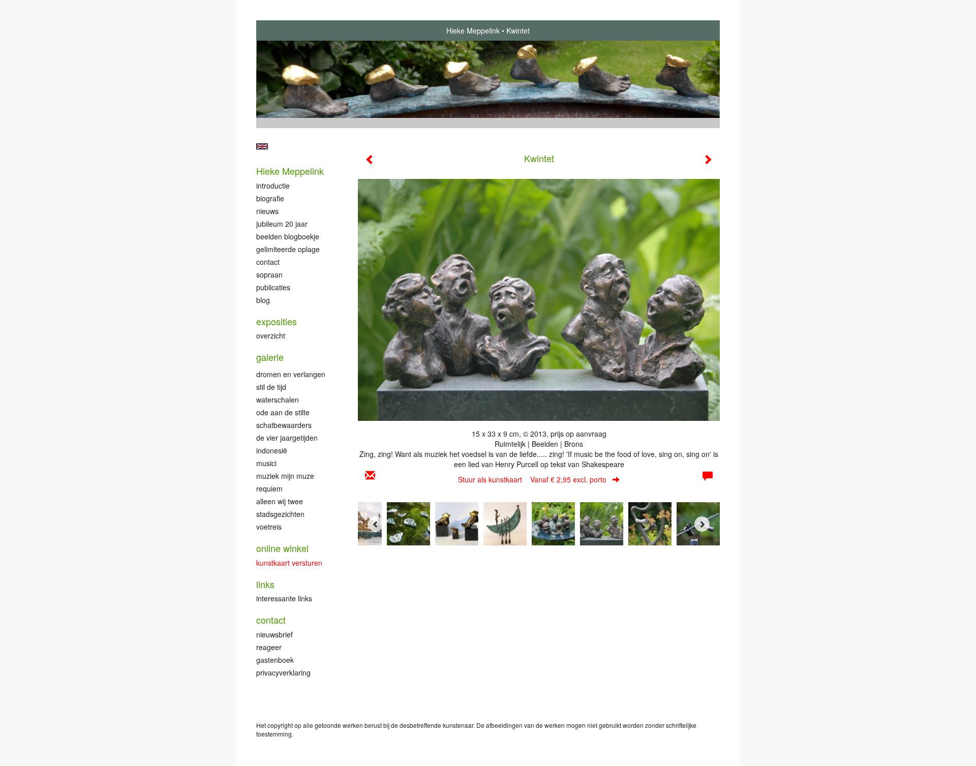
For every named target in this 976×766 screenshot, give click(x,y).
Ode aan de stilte (283, 412)
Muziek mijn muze (285, 476)
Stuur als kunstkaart (532, 479)
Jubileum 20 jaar (282, 224)
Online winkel (282, 548)
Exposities (276, 321)
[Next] (702, 524)
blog (263, 300)
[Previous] (375, 524)
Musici (266, 463)
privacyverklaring (283, 672)
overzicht (270, 335)
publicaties (273, 287)
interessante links (284, 598)
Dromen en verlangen (290, 374)
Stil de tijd (271, 387)
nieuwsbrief (274, 634)
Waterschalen (277, 399)
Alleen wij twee (279, 501)
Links (265, 584)
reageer (269, 647)
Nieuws (267, 211)
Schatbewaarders (284, 425)
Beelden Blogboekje (287, 236)
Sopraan (269, 274)
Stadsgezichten (280, 514)
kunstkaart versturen (289, 563)
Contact (268, 262)
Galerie (270, 357)
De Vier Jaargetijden (287, 438)
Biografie (270, 198)
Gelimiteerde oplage (288, 249)
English (262, 146)
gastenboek (275, 660)
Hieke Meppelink (473, 30)
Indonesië (271, 450)
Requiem (269, 488)
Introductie (273, 185)
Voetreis (269, 527)
